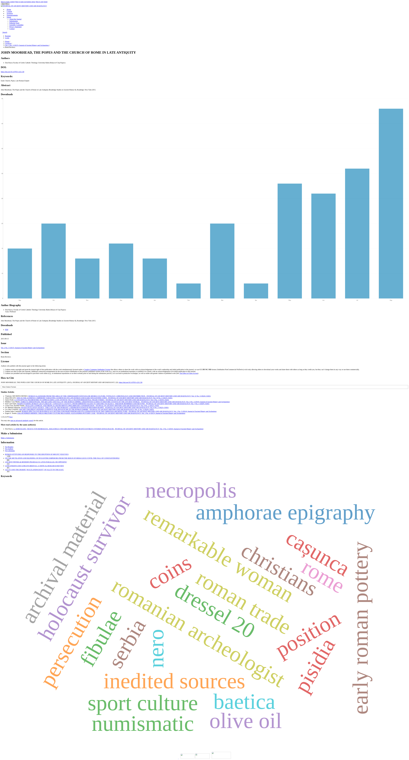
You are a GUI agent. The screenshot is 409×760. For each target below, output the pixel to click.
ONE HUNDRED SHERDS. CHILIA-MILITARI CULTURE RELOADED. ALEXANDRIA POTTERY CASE (56, 413)
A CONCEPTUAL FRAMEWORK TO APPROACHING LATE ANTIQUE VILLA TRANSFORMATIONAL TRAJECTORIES (59, 400)
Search (4, 32)
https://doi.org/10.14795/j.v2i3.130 (12, 72)
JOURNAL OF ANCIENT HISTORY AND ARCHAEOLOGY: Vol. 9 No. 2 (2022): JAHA (127, 406)
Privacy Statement (15, 27)
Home (8, 9)
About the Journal (15, 19)
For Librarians (10, 451)
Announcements (12, 15)
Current (9, 11)
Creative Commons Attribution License (97, 369)
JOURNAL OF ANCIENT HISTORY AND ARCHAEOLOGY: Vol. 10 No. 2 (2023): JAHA (140, 398)
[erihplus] (187, 758)
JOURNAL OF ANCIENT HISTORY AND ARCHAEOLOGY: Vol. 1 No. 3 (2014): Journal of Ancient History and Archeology (173, 411)
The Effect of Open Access (188, 373)
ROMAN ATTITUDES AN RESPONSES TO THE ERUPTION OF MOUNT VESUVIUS (36, 454)
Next (10, 417)
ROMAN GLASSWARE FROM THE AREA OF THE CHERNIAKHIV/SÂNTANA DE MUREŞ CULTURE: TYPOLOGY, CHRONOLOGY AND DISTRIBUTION (87, 396)
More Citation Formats (9, 387)
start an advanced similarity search (21, 420)
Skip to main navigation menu (25, 2)
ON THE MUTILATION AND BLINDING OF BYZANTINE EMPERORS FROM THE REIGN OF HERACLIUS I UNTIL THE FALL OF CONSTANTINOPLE (62, 458)
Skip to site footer (42, 2)
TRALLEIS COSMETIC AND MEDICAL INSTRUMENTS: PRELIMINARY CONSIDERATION (60, 406)
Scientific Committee (16, 25)
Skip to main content (8, 2)
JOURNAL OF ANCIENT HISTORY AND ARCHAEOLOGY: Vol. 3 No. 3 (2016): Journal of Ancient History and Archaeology (185, 402)
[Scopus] (178, 758)
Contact (12, 29)
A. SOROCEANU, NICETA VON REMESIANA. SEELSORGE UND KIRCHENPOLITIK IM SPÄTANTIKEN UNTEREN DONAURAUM (63, 429)
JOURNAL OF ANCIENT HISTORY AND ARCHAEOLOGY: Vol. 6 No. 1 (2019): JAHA (137, 400)
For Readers (9, 447)
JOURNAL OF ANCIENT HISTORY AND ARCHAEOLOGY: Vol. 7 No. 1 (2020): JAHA (177, 404)
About (8, 17)
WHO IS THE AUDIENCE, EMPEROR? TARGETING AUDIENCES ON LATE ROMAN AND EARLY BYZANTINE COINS (62, 398)
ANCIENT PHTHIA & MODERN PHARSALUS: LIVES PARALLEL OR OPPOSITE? (36, 462)
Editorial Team (14, 23)
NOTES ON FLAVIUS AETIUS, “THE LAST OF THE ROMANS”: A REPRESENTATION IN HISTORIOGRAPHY (62, 407)
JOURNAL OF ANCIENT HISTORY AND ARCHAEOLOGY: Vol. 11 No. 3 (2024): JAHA (178, 396)
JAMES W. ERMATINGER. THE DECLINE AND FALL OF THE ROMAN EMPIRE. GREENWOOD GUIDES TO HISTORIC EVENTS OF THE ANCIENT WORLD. (80, 402)
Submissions (13, 21)
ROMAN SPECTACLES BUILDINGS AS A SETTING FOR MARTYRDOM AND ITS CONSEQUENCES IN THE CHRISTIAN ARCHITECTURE (75, 411)
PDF (6, 330)
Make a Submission (7, 438)
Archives (9, 13)
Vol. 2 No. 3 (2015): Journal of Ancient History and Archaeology (27, 45)
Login (7, 38)
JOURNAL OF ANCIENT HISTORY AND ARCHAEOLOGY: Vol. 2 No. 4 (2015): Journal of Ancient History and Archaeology (141, 413)
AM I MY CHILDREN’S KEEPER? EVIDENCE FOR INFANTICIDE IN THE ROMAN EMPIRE (54, 409)
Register (8, 36)
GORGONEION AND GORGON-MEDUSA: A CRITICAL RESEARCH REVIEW (34, 466)
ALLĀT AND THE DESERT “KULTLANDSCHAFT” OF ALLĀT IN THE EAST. (34, 470)
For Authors (9, 449)
